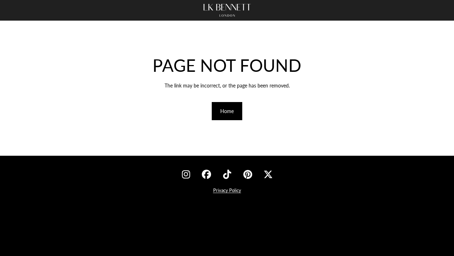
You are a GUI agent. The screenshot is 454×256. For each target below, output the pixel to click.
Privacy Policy (227, 190)
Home (227, 111)
